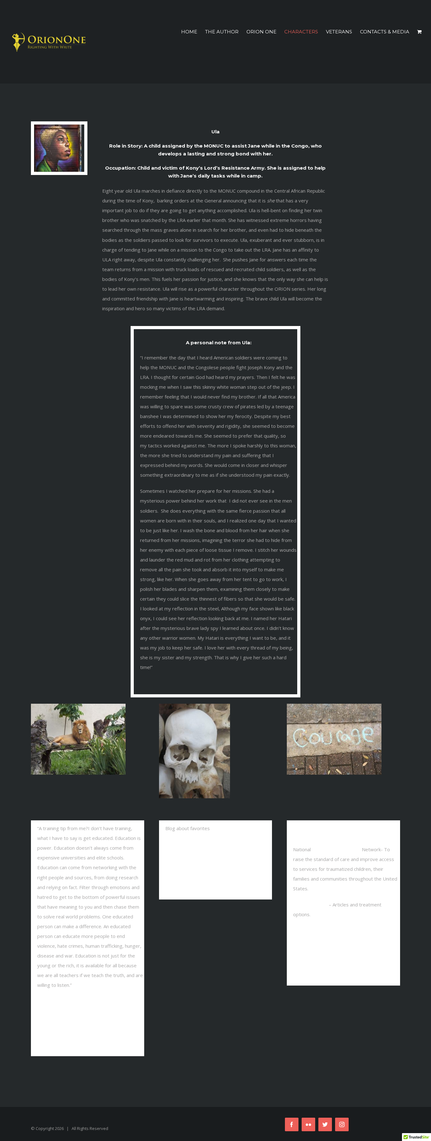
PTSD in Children (311, 904)
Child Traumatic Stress (336, 849)
